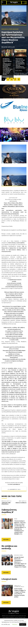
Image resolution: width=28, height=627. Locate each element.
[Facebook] (8, 79)
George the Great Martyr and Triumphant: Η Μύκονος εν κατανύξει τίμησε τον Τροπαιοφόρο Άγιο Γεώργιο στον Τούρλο (20, 562)
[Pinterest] (15, 79)
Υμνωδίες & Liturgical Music (19, 586)
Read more (6, 77)
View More (5, 539)
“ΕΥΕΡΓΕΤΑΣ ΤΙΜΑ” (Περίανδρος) (6, 503)
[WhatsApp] (18, 79)
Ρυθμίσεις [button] (14, 624)
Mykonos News (18, 555)
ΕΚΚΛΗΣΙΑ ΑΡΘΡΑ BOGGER (10, 29)
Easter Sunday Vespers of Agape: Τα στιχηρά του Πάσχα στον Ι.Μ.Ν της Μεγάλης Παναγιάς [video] (20, 593)
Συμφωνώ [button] (22, 624)
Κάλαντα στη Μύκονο (21, 502)
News (15, 518)
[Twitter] (11, 79)
